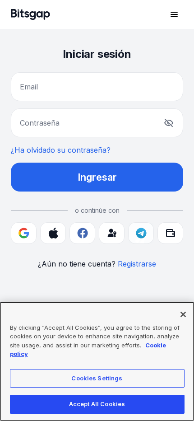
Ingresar (97, 177)
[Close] (183, 314)
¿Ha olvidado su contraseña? (61, 149)
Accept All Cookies (97, 403)
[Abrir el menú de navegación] (174, 14)
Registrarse (137, 263)
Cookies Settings (96, 378)
